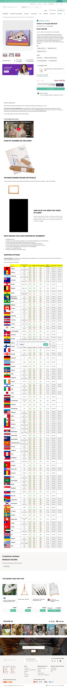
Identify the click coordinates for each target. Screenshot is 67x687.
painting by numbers (40, 109)
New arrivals (26, 674)
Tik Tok (53, 621)
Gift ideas (26, 676)
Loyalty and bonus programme (43, 674)
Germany (6, 671)
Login (45, 10)
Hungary (13, 666)
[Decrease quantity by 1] (38, 80)
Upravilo (60, 685)
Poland (6, 669)
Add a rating (6, 566)
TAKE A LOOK (59, 1)
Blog (51, 671)
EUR (56, 3)
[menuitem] (5, 13)
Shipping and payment (43, 76)
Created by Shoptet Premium (52, 685)
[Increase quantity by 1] (42, 80)
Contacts (45, 3)
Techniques (26, 668)
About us (39, 3)
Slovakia (6, 667)
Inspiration (26, 671)
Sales (25, 673)
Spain (13, 671)
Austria (13, 672)
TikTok (41, 221)
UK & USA (6, 672)
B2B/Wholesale (51, 3)
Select (13, 610)
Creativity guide (54, 668)
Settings (22, 344)
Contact (39, 671)
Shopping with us (33, 3)
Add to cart (51, 89)
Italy (13, 669)
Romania (14, 667)
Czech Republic (7, 666)
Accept (45, 344)
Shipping (39, 669)
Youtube (61, 621)
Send (33, 651)
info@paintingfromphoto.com (33, 661)
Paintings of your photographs (30, 669)
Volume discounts (41, 673)
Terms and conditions (42, 668)
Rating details (50, 26)
